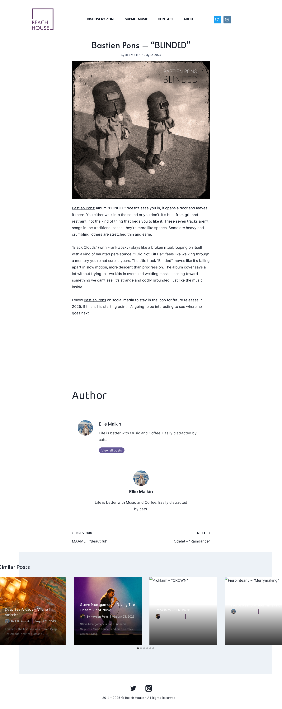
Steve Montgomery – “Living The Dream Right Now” (107, 607)
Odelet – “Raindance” (192, 537)
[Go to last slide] (6, 611)
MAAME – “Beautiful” (89, 537)
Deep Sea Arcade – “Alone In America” (28, 612)
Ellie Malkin (132, 55)
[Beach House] (43, 19)
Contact (166, 19)
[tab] (138, 648)
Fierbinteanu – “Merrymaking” (256, 605)
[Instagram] (148, 688)
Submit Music (136, 19)
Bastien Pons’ (83, 208)
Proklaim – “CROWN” (173, 610)
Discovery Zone (101, 19)
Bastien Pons (95, 300)
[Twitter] (133, 688)
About (189, 19)
